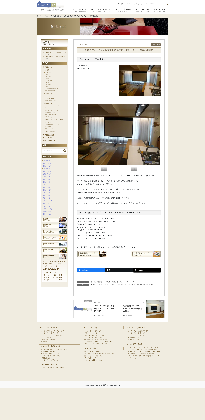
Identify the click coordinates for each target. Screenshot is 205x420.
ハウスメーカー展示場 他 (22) (51, 88)
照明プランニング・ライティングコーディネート (100, 353)
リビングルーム (129, 282)
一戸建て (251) (48, 72)
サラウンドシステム (90, 333)
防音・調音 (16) (48, 117)
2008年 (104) (47, 209)
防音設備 (150, 353)
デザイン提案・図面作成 (92, 351)
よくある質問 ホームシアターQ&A (52, 331)
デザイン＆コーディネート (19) (53, 119)
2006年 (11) (47, 214)
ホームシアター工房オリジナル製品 (95, 344)
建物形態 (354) (48, 70)
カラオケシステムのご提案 (93, 337)
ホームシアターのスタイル (93, 331)
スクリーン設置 (133, 349)
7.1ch (144, 351)
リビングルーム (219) (49, 98)
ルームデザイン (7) (49, 126)
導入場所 (119, 282)
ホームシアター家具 (135, 356)
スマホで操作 (147, 356)
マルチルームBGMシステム (93, 360)
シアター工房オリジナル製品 (50, 356)
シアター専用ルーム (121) (50, 96)
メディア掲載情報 (46, 337)
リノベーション (133, 358)
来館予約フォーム (133, 337)
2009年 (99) (47, 206)
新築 (113, 282)
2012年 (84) (47, 198)
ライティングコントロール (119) (52, 110)
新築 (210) (48, 74)
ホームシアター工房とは (48, 328)
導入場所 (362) (48, 93)
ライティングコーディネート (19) (52, 124)
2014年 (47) (47, 193)
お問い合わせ (138, 4)
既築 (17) (47, 86)
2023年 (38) (47, 169)
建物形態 (99, 282)
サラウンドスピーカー (139, 353)
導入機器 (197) (48, 103)
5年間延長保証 (45, 358)
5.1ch (139, 351)
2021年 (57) (47, 174)
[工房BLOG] (83, 306)
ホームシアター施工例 (134, 344)
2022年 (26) (47, 171)
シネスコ (157, 353)
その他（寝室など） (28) (50, 100)
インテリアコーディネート (93, 358)
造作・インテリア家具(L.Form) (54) (52, 108)
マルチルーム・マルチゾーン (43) (52, 112)
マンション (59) (48, 80)
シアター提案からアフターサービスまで (54, 349)
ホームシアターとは (90, 328)
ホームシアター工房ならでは (50, 346)
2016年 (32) (47, 187)
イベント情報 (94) (49, 140)
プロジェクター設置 (151, 347)
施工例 (93, 282)
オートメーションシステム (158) (52, 105)
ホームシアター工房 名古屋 (136, 333)
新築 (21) (47, 82)
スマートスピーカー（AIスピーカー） (53, 368)
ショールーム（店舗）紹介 (136, 328)
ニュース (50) (47, 138)
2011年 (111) (47, 201)
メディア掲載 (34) (49, 131)
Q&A (128, 4)
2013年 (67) (47, 195)
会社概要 (120, 4)
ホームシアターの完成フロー (50, 360)
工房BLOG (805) (48, 135)
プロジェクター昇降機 (146, 349)
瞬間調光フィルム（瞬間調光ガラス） (96, 339)
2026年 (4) (46, 161)
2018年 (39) (47, 182)
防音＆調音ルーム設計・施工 (93, 356)
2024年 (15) (47, 166)
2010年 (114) (47, 203)
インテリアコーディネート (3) (51, 122)
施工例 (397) (47, 67)
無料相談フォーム (133, 339)
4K (155, 349)
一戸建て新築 (155, 44)
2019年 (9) (46, 179)
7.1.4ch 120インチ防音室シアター (54, 56)
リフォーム (155, 356)
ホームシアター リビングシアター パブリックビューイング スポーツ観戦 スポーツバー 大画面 (123, 285)
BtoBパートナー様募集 (48, 339)
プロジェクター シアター (136, 347)
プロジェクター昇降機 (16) (50, 114)
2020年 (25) (47, 177)
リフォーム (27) (49, 76)
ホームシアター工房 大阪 (136, 335)
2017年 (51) (47, 185)
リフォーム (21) (49, 84)
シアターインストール (48, 351)
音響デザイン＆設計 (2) (50, 128)
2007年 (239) (47, 211)
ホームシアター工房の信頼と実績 (51, 335)
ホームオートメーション (48, 364)
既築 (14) (47, 78)
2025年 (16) (47, 163)
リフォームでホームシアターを (51, 353)
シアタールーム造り (90, 348)
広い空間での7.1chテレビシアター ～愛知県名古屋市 (133, 308)
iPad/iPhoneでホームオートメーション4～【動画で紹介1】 (104, 308)
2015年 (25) (47, 190)
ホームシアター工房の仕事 (49, 333)
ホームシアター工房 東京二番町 (138, 331)
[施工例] (155, 306)
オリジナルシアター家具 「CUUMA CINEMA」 (99, 341)
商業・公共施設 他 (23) (50, 90)
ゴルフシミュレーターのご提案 (94, 335)
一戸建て (107, 282)
